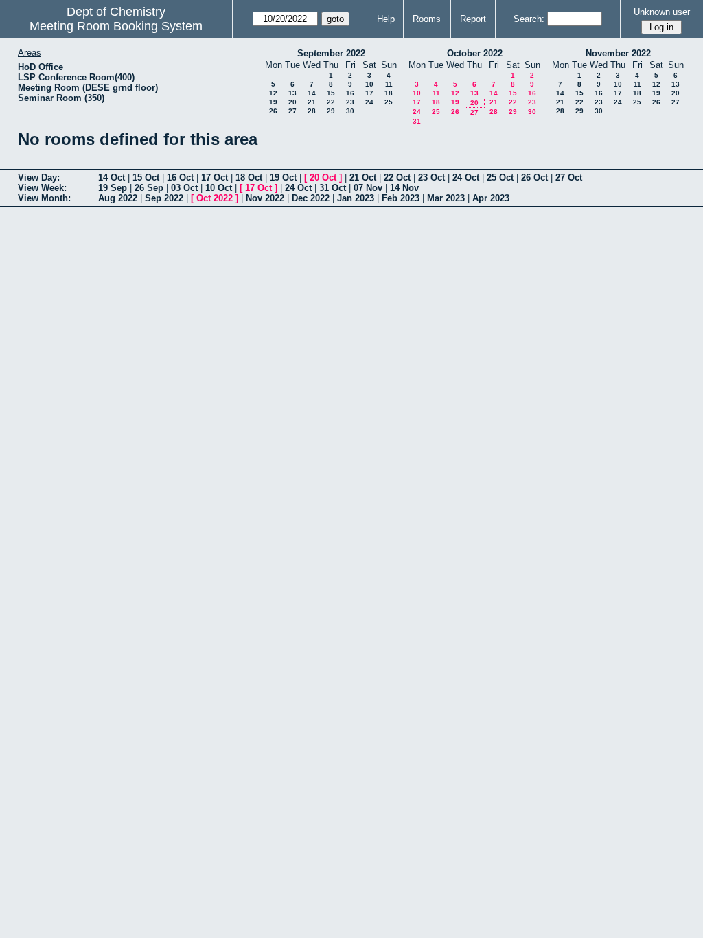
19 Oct (283, 177)
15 (331, 93)
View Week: (42, 188)
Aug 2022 (117, 198)
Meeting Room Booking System (116, 26)
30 (350, 111)
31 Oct (332, 188)
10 (369, 84)
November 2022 (618, 53)
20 (292, 102)
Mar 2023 (446, 198)
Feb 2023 (400, 198)
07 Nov (368, 188)
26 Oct (534, 177)
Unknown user (662, 12)
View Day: (39, 177)
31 (417, 121)
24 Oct (465, 177)
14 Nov (404, 188)
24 (369, 102)
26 (273, 111)
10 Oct (218, 188)
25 (388, 102)
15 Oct (145, 177)
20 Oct (323, 177)
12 (273, 93)
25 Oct (500, 177)
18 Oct (248, 177)
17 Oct (214, 177)
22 (331, 102)
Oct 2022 (214, 198)
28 (312, 111)
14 (312, 93)
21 (312, 102)
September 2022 (331, 53)
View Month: (44, 198)
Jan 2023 (355, 198)
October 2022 (475, 53)
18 (388, 93)
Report (473, 19)
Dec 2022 (311, 198)
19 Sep (112, 188)
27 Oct (568, 177)
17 (369, 93)
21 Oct (362, 177)
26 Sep (149, 188)
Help (386, 19)
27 (292, 111)
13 (292, 93)
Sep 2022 (164, 198)
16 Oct (180, 177)
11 (389, 84)
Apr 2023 (490, 198)
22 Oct (397, 177)
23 (350, 102)
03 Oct (184, 188)
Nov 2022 (265, 198)
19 (273, 102)
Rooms (427, 19)
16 (350, 93)
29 (331, 111)
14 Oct (111, 177)
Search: (529, 19)
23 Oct (431, 177)
